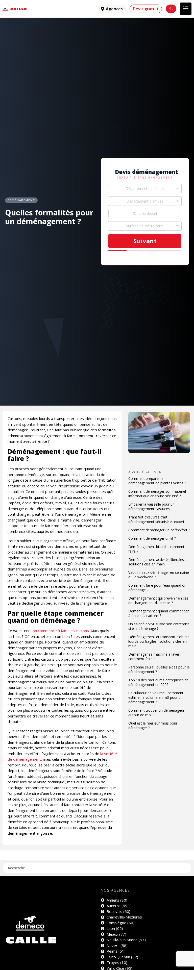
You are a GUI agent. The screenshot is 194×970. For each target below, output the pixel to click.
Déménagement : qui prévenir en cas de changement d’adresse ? (158, 600)
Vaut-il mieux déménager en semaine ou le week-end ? (158, 574)
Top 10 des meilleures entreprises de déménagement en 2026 (158, 682)
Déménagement (21, 200)
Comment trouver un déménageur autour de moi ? (156, 712)
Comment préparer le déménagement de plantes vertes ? (157, 480)
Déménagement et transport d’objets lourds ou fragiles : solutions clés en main (158, 641)
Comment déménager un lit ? (152, 538)
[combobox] (144, 188)
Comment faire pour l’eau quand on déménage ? (157, 587)
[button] (185, 9)
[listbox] (144, 225)
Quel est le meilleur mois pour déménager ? (152, 725)
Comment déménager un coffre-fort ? (159, 530)
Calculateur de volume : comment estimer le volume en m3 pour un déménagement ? (155, 697)
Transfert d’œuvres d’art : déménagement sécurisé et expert (156, 519)
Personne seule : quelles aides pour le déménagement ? (159, 669)
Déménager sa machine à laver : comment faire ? (154, 656)
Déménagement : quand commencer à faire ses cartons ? (158, 613)
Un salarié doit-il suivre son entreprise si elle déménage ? (159, 626)
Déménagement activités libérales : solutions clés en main (157, 561)
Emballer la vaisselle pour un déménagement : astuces (151, 506)
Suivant (145, 241)
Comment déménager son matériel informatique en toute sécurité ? (157, 493)
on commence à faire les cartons (61, 630)
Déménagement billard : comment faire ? (156, 549)
